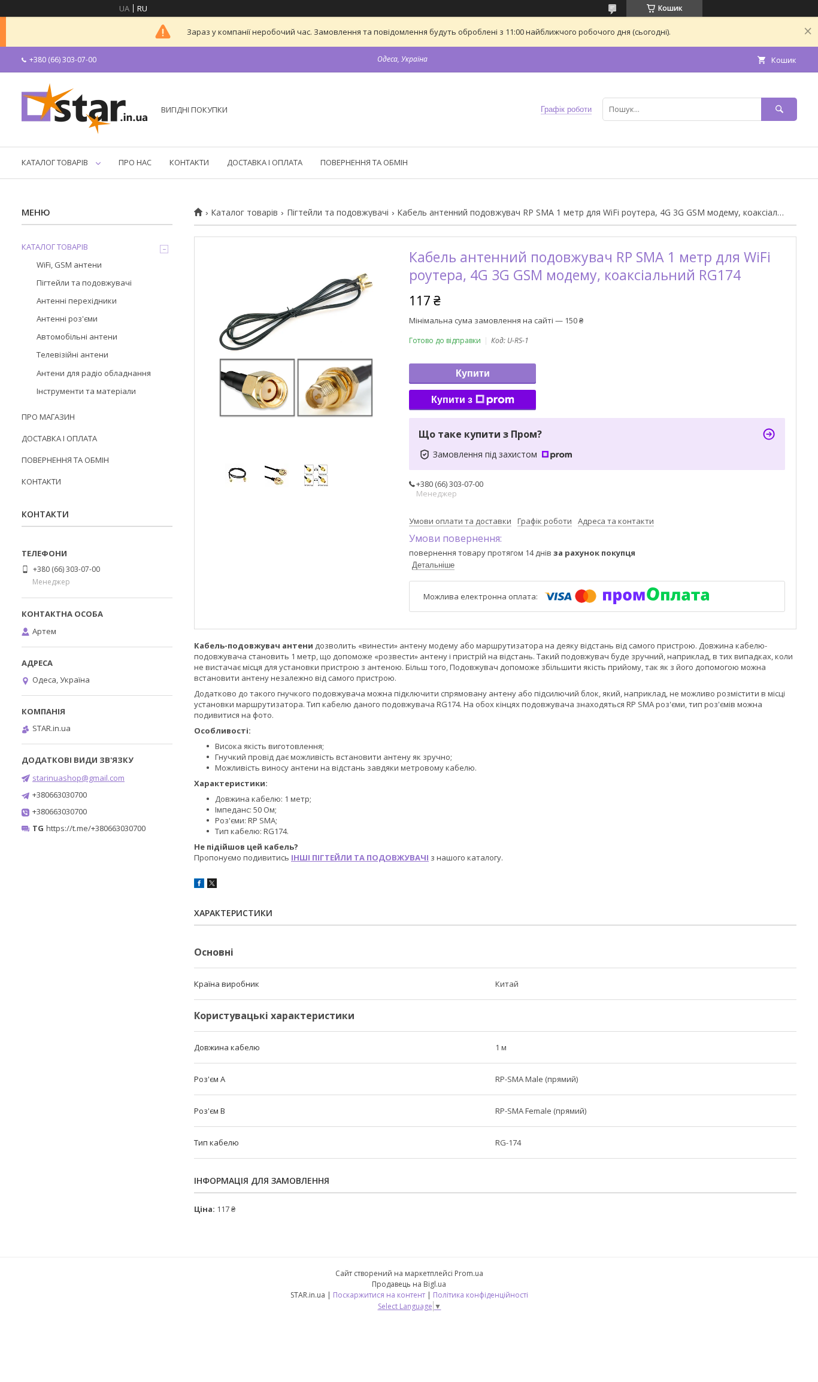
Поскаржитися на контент (379, 1295)
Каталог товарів (244, 212)
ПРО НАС (135, 162)
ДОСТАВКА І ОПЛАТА (264, 162)
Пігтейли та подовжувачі (338, 212)
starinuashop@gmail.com (78, 778)
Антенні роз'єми (67, 318)
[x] (212, 885)
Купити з (451, 400)
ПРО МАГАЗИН (48, 416)
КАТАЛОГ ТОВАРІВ (55, 162)
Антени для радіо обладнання (94, 373)
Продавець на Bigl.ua (409, 1284)
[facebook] (199, 885)
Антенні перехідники (77, 300)
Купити (473, 373)
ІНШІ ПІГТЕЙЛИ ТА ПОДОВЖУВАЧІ (360, 857)
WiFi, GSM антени (69, 264)
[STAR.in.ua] (84, 131)
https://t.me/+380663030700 (96, 828)
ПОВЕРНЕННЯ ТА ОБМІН (364, 162)
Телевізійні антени (72, 354)
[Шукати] (779, 109)
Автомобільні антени (77, 336)
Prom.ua (469, 1273)
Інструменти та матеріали (86, 391)
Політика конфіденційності (480, 1295)
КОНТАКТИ (189, 162)
